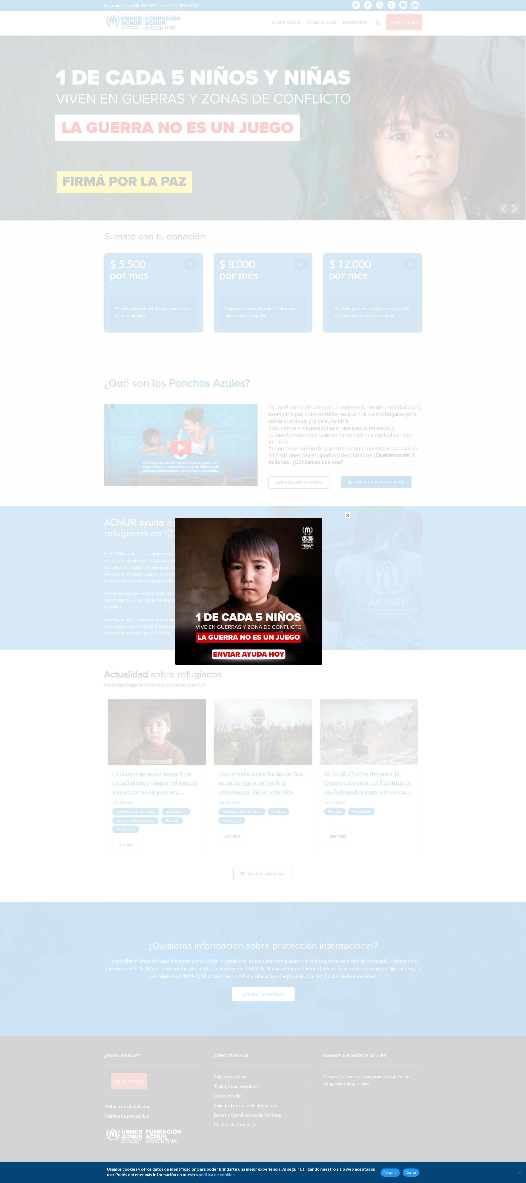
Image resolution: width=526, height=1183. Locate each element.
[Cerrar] (519, 1172)
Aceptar (390, 1172)
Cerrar (411, 1172)
